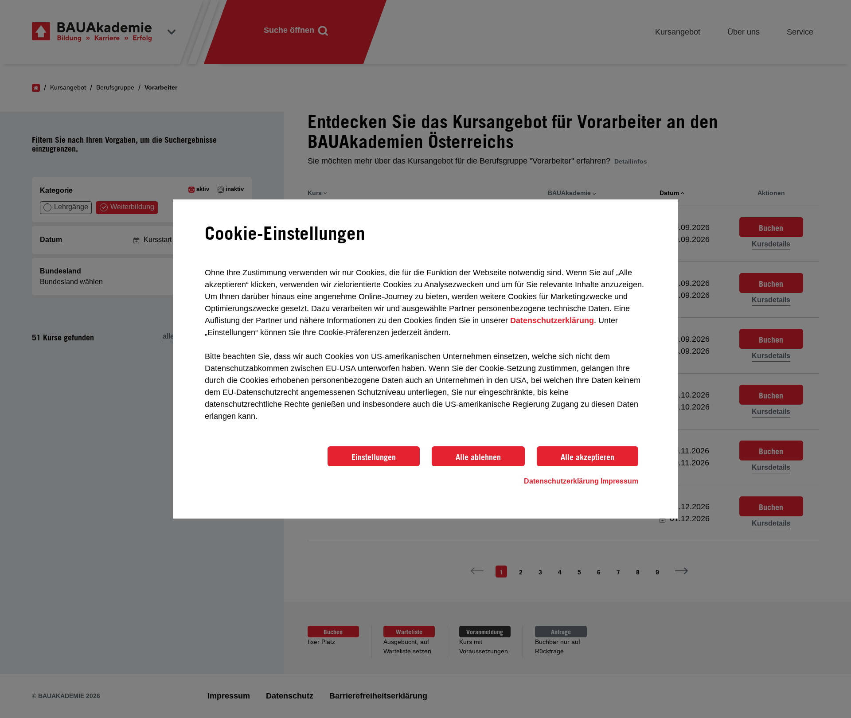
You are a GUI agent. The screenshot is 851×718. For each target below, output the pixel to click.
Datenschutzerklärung (552, 320)
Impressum (619, 481)
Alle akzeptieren (587, 457)
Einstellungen (373, 457)
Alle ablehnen (478, 457)
